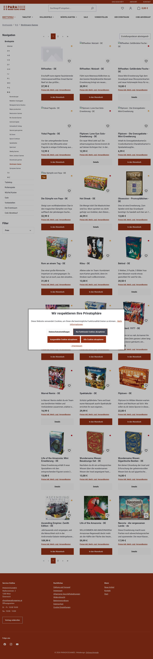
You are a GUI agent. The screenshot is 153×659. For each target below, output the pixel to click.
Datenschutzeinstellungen (59, 332)
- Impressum (76, 346)
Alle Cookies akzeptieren (93, 339)
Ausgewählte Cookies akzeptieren (63, 339)
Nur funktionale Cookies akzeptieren (90, 332)
